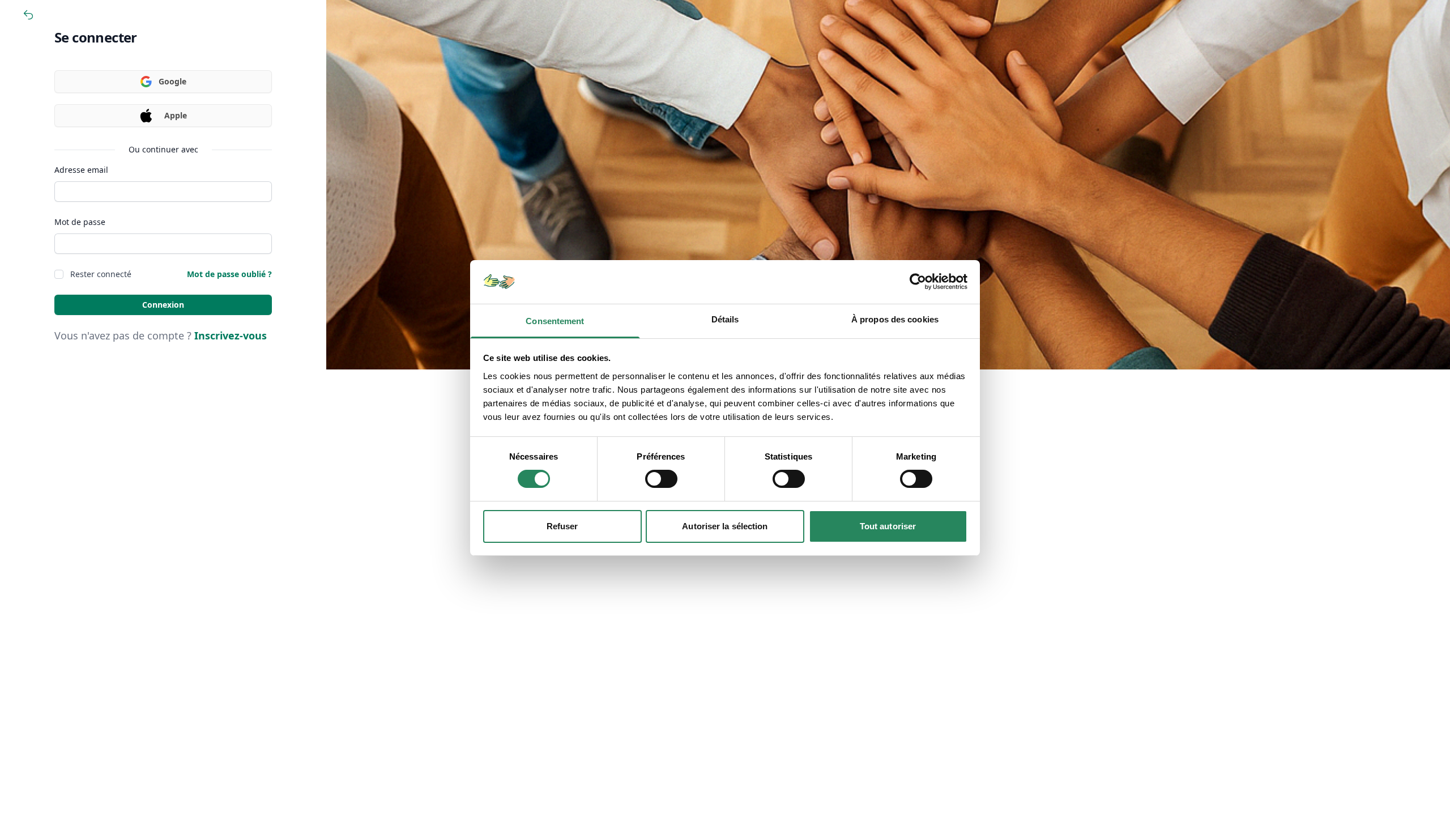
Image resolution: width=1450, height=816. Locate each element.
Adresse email (81, 169)
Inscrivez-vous (230, 335)
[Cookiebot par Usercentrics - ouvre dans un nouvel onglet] (917, 281)
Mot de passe (79, 221)
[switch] (661, 479)
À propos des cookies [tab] (895, 319)
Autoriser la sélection (724, 526)
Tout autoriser (888, 526)
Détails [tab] (725, 319)
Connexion (163, 304)
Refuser (562, 526)
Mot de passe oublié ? (229, 274)
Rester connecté (100, 274)
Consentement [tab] (555, 321)
